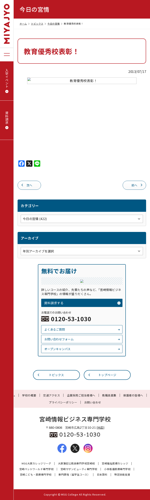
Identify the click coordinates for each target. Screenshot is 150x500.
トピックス (37, 23)
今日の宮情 (53, 23)
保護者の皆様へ (133, 395)
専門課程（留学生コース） (74, 474)
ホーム (23, 23)
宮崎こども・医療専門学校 (36, 474)
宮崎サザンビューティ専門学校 (79, 469)
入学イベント (6, 78)
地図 (100, 427)
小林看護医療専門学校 (117, 469)
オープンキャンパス (57, 349)
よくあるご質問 (54, 329)
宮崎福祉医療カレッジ (115, 463)
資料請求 (6, 117)
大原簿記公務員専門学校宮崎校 (76, 463)
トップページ (107, 375)
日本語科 (102, 474)
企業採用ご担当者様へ (81, 395)
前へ (134, 185)
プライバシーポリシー (63, 402)
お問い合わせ (92, 402)
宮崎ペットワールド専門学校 (36, 469)
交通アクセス (51, 395)
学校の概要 (29, 395)
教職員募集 (109, 395)
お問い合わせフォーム (59, 339)
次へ (29, 185)
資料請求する (53, 303)
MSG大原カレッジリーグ (36, 463)
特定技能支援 (122, 474)
